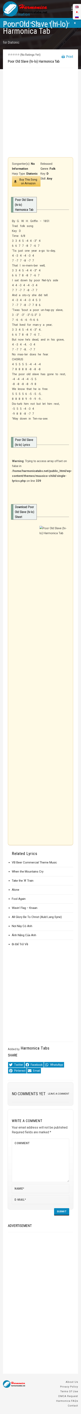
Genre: (45, 168)
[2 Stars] (11, 54)
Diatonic (13, 42)
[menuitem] (77, 16)
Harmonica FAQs (67, 1400)
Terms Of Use (69, 1391)
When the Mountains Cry (27, 871)
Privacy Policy (69, 1386)
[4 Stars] (16, 54)
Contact (73, 1405)
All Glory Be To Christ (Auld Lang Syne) (37, 917)
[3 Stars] (14, 54)
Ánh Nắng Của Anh (24, 935)
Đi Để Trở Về (20, 944)
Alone (15, 890)
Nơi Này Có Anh (22, 926)
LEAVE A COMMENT (58, 1093)
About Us (72, 1381)
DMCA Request (68, 1396)
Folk (52, 168)
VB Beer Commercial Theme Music (34, 862)
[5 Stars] (18, 54)
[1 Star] (9, 54)
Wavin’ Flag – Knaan (24, 908)
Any (49, 178)
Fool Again (19, 899)
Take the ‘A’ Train (22, 880)
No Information (16, 14)
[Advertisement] (40, 112)
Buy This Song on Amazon (28, 181)
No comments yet (29, 1093)
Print (69, 57)
